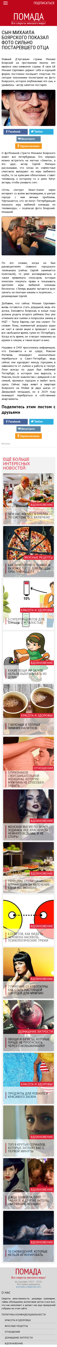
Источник (6, 443)
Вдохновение (14, 1343)
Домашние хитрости (19, 1337)
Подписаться (44, 2)
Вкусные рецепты (16, 1326)
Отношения (12, 1331)
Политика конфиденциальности (24, 1314)
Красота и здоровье (18, 1320)
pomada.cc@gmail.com (28, 1286)
